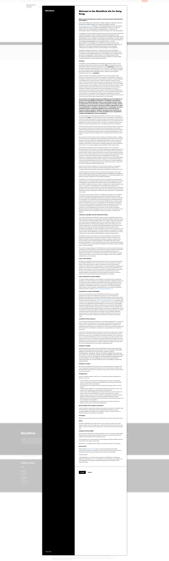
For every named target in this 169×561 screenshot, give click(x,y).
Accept (82, 472)
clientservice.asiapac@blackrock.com (104, 288)
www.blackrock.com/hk (86, 26)
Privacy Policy (91, 448)
